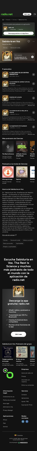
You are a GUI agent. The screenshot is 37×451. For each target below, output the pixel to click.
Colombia (20, 435)
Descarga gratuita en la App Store (18, 33)
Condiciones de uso (8, 396)
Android (5, 426)
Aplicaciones (25, 398)
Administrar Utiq (8, 407)
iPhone (5, 420)
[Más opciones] (34, 41)
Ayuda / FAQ (25, 401)
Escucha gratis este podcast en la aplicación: (16, 24)
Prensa (24, 376)
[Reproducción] (32, 57)
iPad (4, 423)
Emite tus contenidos (28, 385)
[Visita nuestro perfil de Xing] (27, 422)
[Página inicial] (3, 19)
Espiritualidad (19, 243)
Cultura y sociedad (28, 240)
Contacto (24, 394)
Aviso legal (6, 403)
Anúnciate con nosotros (26, 380)
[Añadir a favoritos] (28, 41)
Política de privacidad (9, 400)
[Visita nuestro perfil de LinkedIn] (23, 422)
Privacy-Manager (8, 410)
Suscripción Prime (27, 405)
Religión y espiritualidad (9, 246)
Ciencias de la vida (15, 47)
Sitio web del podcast (8, 235)
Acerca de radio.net (27, 373)
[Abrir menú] (35, 14)
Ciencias (5, 47)
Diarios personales (8, 243)
